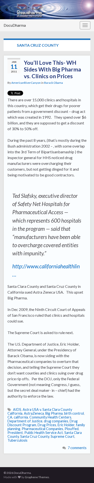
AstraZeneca (34, 413)
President (15, 433)
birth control (74, 413)
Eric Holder (66, 425)
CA (9, 417)
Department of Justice (24, 421)
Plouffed (72, 429)
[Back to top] (83, 472)
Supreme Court (62, 436)
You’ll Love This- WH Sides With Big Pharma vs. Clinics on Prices (52, 69)
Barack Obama (53, 82)
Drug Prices (47, 425)
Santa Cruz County (34, 436)
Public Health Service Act (43, 433)
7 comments (77, 448)
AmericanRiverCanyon (26, 82)
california (21, 417)
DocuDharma (15, 25)
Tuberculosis (17, 440)
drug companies (56, 421)
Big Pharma (54, 413)
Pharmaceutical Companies (42, 429)
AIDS (17, 409)
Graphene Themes (37, 477)
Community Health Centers (50, 417)
